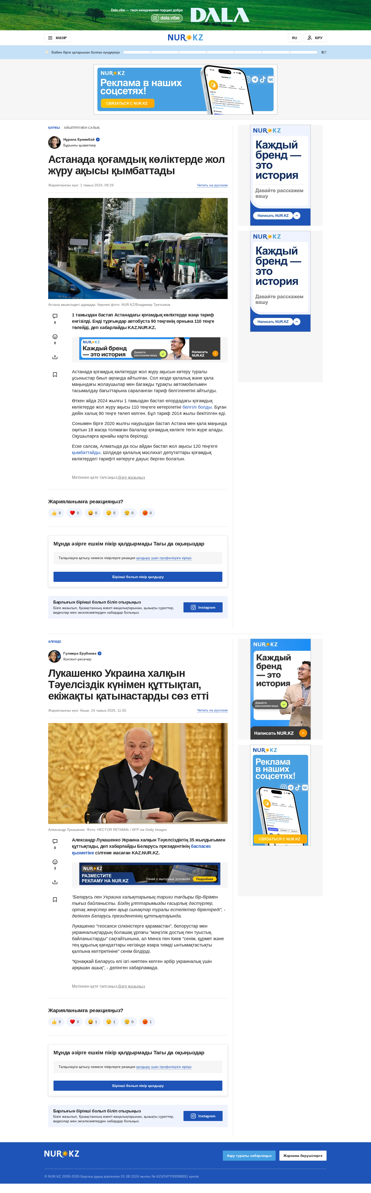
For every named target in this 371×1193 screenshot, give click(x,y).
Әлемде (54, 641)
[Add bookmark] (55, 374)
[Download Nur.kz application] (185, 15)
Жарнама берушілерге (303, 1156)
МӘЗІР (61, 38)
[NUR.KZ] (185, 38)
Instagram (206, 607)
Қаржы (54, 128)
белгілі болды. (198, 407)
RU (294, 38)
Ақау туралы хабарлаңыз (249, 1156)
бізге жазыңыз (131, 477)
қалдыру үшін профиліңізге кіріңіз (163, 558)
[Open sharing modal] (55, 357)
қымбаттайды (86, 452)
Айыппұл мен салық (81, 128)
